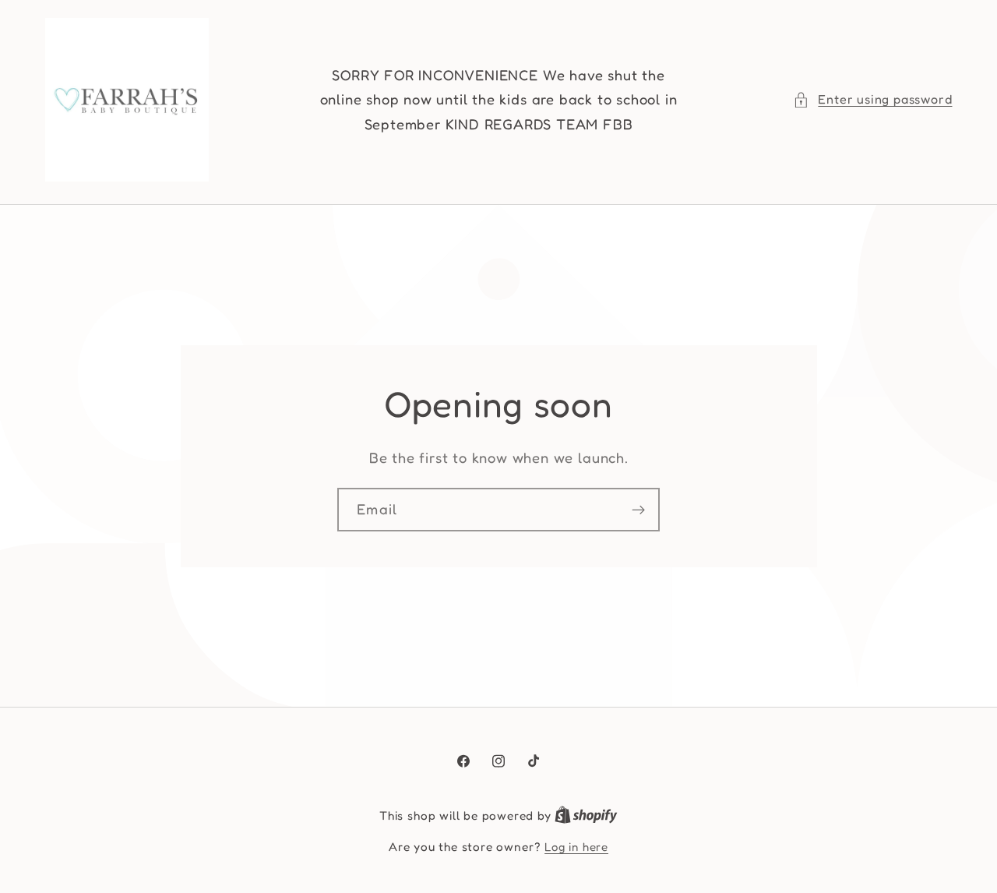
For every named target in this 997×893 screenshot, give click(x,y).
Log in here (576, 846)
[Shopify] (586, 815)
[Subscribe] (638, 509)
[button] (872, 99)
